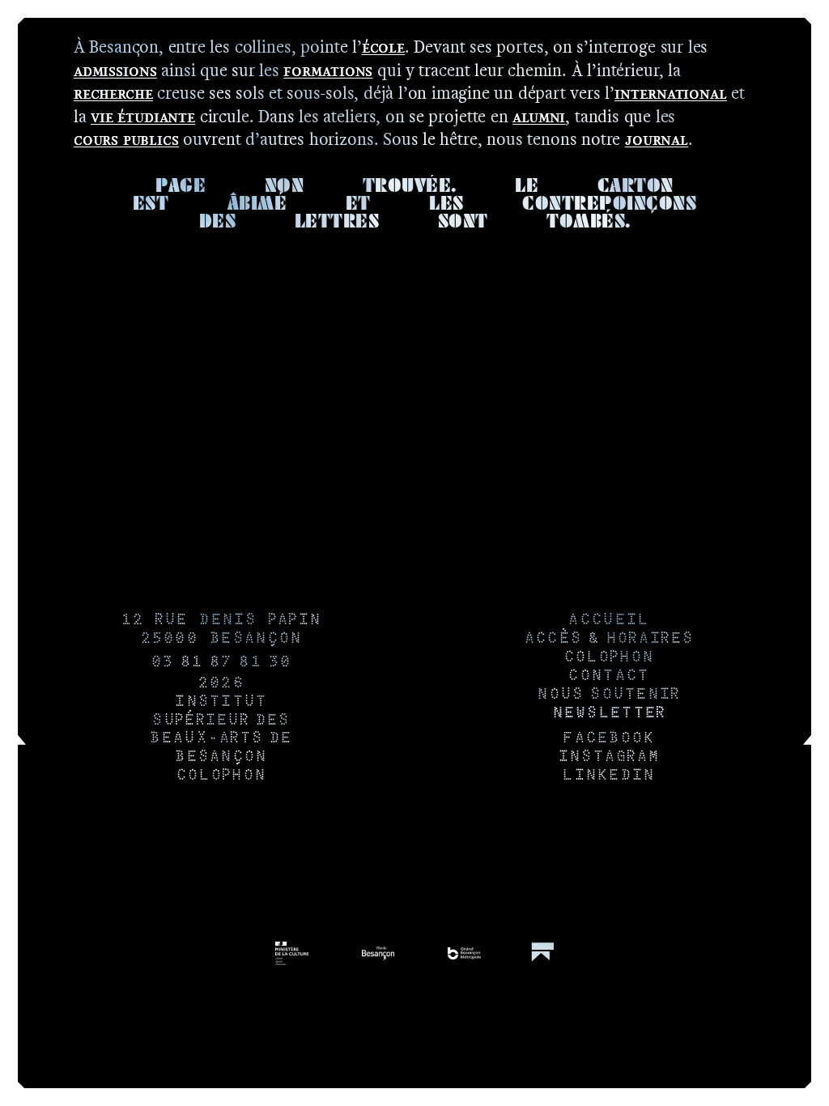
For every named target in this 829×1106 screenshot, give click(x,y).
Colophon (221, 776)
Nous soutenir (608, 695)
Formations (327, 70)
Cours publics (126, 139)
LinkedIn (608, 776)
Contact (608, 676)
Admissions (115, 70)
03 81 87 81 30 (221, 663)
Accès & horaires (609, 639)
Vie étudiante (143, 116)
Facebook (608, 739)
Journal (656, 139)
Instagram (609, 757)
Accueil (608, 620)
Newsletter (608, 714)
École (383, 46)
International (670, 92)
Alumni (538, 116)
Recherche (113, 92)
